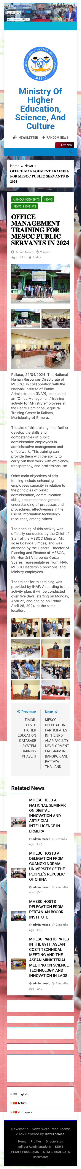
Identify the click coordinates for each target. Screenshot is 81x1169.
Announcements (26, 199)
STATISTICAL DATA (56, 1152)
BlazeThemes (54, 1134)
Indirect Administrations (34, 1147)
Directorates (54, 1141)
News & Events (24, 206)
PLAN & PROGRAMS (25, 1152)
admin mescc (24, 252)
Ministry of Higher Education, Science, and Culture (40, 108)
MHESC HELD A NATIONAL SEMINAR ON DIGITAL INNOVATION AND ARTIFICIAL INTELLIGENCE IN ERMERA (47, 816)
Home (22, 1141)
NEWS (59, 1147)
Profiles (36, 1141)
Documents (40, 1157)
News (48, 199)
